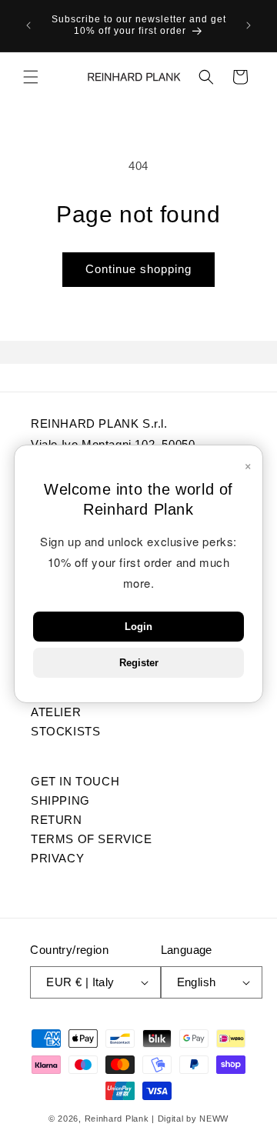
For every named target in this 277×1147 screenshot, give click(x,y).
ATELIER (56, 711)
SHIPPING (60, 800)
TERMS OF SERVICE (91, 838)
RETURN (56, 819)
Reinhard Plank (117, 1118)
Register (139, 663)
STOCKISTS (65, 731)
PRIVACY (57, 858)
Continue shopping (138, 268)
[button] (31, 77)
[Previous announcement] (28, 25)
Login (138, 626)
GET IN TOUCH (75, 781)
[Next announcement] (248, 25)
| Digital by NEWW (190, 1118)
